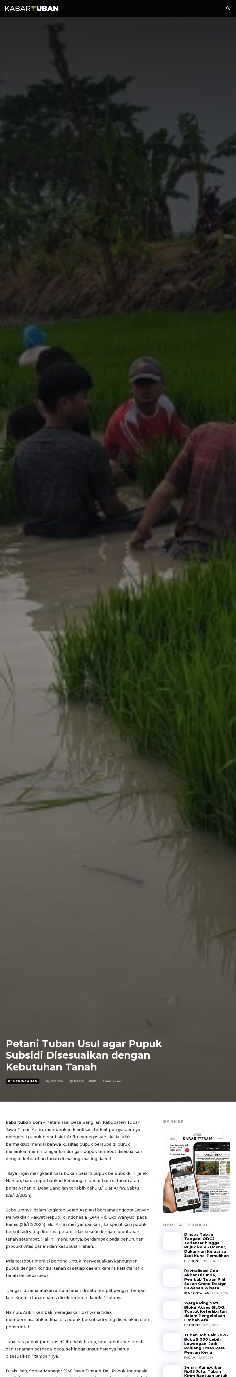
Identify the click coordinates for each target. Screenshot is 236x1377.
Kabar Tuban (85, 1081)
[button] (228, 8)
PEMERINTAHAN (22, 1081)
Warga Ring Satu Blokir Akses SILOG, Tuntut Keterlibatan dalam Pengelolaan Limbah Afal (205, 1311)
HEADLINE (192, 1261)
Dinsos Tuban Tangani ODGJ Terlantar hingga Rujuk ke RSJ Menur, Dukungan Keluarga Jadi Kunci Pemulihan (206, 1245)
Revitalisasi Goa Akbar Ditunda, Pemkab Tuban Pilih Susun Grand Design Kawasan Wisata (205, 1279)
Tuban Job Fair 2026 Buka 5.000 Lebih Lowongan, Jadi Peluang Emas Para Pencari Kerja (206, 1344)
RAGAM (190, 1357)
